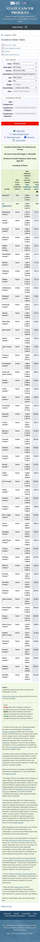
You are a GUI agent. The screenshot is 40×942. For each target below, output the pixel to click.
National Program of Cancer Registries (22, 858)
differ (4, 765)
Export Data (20, 140)
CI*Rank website (17, 823)
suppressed (18, 887)
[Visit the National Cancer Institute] (15, 2)
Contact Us (31, 916)
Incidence (7, 35)
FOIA (35, 913)
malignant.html (10, 774)
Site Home (7, 913)
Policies (16, 913)
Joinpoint (24, 758)
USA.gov (24, 930)
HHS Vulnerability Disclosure (15, 916)
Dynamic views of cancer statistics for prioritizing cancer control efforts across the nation (20, 19)
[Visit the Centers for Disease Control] (25, 2)
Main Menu (18, 27)
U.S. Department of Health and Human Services (19, 925)
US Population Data (15, 747)
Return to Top (6, 906)
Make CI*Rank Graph (20, 134)
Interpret (30, 137)
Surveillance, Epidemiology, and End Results (20, 860)
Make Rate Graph (13, 137)
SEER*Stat (5, 743)
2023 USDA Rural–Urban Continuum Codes (20, 840)
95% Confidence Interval (27, 187)
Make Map (21, 131)
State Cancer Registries (10, 696)
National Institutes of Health (13, 928)
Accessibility (26, 913)
